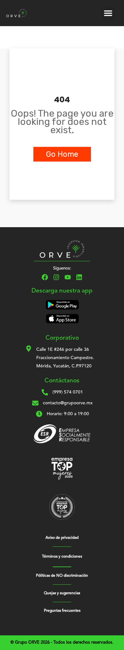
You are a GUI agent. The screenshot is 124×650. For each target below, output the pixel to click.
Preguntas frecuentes (62, 611)
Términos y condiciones (62, 557)
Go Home (62, 154)
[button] (108, 13)
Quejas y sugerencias (62, 593)
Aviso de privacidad (62, 538)
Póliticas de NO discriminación (62, 576)
